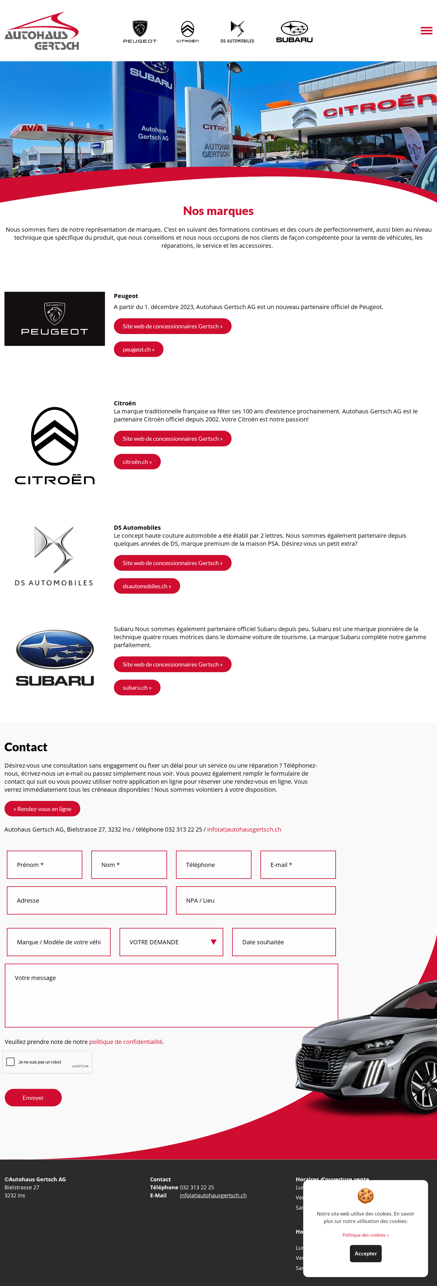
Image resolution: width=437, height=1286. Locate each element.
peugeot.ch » (139, 349)
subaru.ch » (137, 687)
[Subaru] (294, 30)
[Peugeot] (140, 30)
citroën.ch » (137, 461)
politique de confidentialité (125, 1042)
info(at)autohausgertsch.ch (244, 829)
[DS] (237, 30)
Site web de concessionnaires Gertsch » (173, 326)
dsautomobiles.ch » (147, 585)
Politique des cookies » (365, 1235)
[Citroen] (188, 30)
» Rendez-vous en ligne (42, 808)
